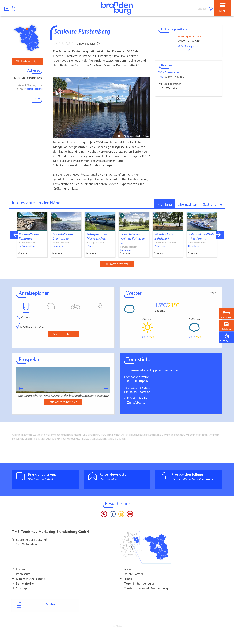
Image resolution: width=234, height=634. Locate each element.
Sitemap (21, 588)
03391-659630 (140, 388)
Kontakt (21, 569)
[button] (226, 325)
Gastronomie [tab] (212, 204)
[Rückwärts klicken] (19, 388)
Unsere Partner (133, 574)
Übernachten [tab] (187, 204)
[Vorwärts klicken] (107, 388)
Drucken (50, 604)
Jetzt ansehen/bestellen (63, 402)
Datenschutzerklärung (30, 579)
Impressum (23, 574)
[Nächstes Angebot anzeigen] (220, 235)
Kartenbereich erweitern (212, 210)
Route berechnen (63, 334)
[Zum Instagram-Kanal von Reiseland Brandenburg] (121, 515)
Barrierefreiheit (25, 583)
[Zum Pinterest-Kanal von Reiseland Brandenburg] (104, 515)
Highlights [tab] (165, 204)
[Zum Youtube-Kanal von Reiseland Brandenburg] (130, 515)
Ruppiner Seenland (33, 89)
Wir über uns (132, 569)
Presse (128, 579)
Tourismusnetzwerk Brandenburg (146, 588)
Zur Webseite (135, 402)
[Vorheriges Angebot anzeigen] (14, 235)
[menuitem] (202, 9)
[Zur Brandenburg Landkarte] (145, 548)
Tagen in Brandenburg (139, 583)
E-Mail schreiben (137, 398)
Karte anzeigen (29, 61)
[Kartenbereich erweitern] (229, 210)
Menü (222, 11)
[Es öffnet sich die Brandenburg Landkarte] (14, 8)
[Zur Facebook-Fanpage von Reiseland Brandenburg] (112, 515)
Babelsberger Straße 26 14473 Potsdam (31, 542)
